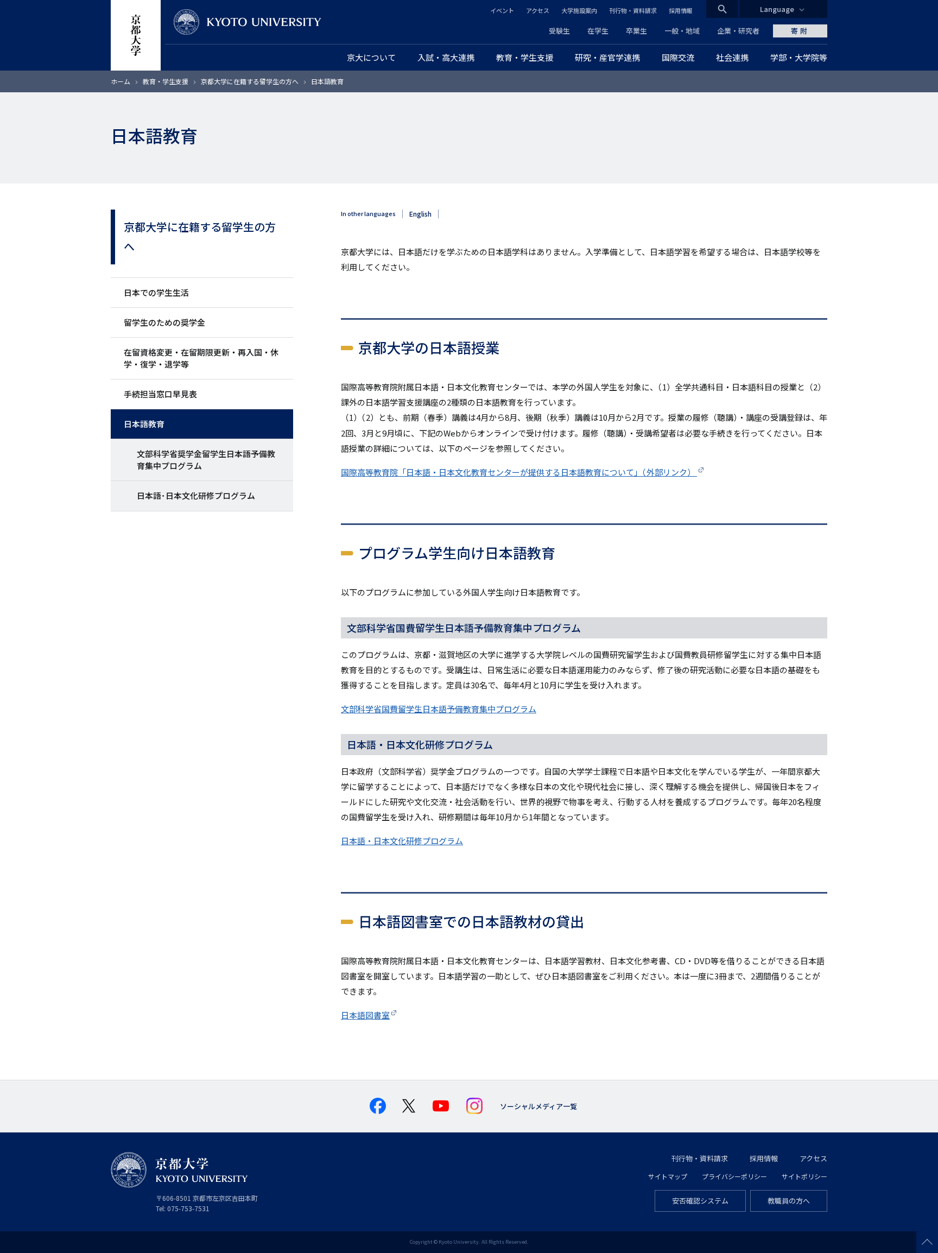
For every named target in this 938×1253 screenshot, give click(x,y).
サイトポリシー (804, 1176)
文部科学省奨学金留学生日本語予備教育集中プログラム (206, 459)
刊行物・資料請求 (633, 10)
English (420, 214)
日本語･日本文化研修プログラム (196, 495)
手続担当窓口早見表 (160, 394)
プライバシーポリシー (734, 1176)
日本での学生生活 (156, 292)
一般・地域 (682, 31)
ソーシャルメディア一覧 (538, 1106)
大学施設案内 (579, 10)
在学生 (598, 31)
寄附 (800, 31)
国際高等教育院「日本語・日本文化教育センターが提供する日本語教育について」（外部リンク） (519, 472)
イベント (502, 10)
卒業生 (636, 31)
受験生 (559, 31)
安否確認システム (700, 1200)
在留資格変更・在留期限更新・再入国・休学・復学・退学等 (201, 358)
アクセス (537, 10)
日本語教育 (144, 423)
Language (777, 9)
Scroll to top (927, 1242)
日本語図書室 (365, 1015)
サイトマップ (667, 1176)
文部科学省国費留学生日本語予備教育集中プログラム (438, 708)
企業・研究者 (738, 31)
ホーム (120, 81)
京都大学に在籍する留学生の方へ (250, 81)
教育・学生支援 (165, 81)
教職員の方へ (789, 1200)
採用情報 (681, 10)
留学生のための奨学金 (164, 322)
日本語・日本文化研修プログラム (402, 840)
